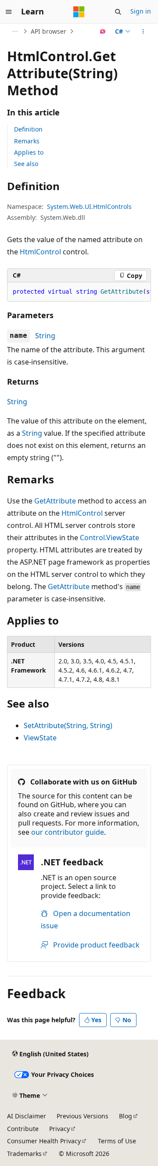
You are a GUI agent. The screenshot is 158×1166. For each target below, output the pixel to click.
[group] (79, 292)
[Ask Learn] (103, 31)
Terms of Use (117, 1141)
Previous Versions (82, 1116)
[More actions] (143, 31)
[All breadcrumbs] (14, 31)
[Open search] (118, 12)
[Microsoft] (79, 11)
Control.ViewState (109, 537)
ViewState (40, 738)
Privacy (59, 1128)
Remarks (27, 141)
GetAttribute (55, 501)
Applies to (28, 152)
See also (26, 164)
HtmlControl (40, 252)
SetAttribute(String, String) (68, 725)
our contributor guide (67, 832)
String (45, 335)
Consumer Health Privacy (44, 1141)
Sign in (140, 11)
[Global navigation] (9, 12)
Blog (125, 1116)
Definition (28, 129)
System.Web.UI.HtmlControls (89, 206)
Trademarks (24, 1153)
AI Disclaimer (26, 1116)
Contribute (23, 1128)
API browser (48, 31)
